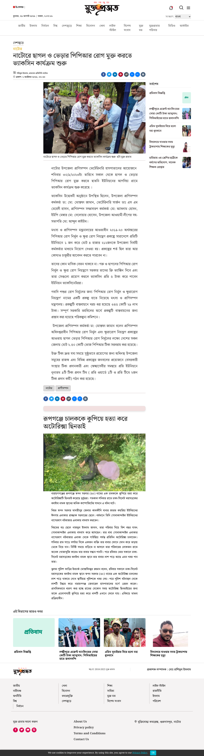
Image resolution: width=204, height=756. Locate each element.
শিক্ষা (79, 26)
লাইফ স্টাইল (112, 28)
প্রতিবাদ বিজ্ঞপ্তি (157, 93)
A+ (137, 74)
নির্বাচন (45, 26)
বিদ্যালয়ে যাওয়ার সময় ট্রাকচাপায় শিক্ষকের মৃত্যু (162, 144)
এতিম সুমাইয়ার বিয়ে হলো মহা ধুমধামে (162, 128)
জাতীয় (21, 26)
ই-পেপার (19, 7)
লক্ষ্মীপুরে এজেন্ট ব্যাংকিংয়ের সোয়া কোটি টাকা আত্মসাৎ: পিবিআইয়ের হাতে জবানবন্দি (164, 113)
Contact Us (81, 739)
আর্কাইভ (184, 26)
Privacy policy (84, 727)
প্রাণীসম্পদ (63, 388)
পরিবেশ (157, 701)
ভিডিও (171, 26)
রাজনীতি (157, 691)
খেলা (102, 26)
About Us (80, 721)
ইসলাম (33, 26)
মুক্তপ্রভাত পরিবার (154, 28)
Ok (153, 753)
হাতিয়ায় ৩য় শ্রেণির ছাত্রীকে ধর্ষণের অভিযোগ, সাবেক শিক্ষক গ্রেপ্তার (163, 162)
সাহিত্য (110, 691)
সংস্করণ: (170, 16)
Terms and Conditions (90, 733)
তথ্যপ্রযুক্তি (67, 696)
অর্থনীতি (17, 696)
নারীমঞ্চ (17, 691)
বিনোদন (90, 26)
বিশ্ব (55, 26)
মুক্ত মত (141, 28)
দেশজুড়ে (67, 26)
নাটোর (49, 388)
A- (132, 74)
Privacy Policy (139, 753)
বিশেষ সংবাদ (127, 28)
